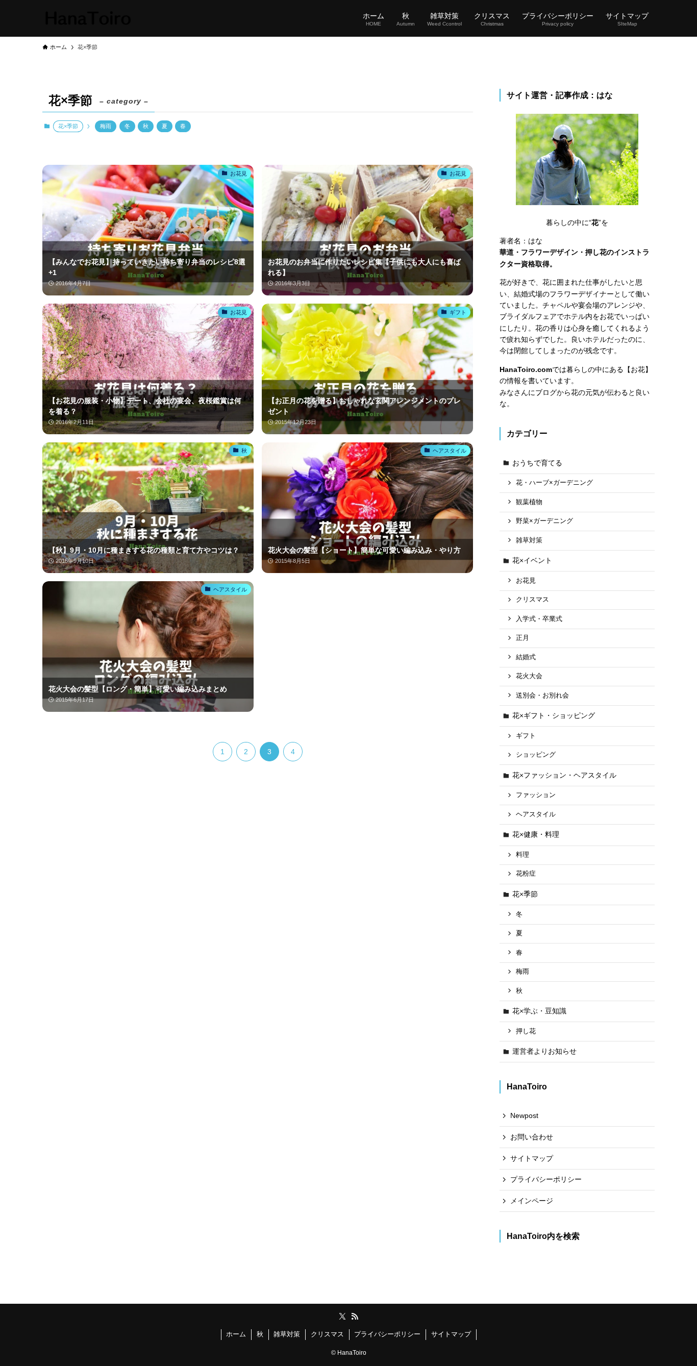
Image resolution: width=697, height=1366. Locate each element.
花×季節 (525, 894)
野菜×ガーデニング (544, 521)
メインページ (531, 1201)
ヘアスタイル (536, 814)
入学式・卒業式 (539, 619)
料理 (522, 854)
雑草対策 (529, 540)
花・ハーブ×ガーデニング (554, 482)
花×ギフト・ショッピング (553, 715)
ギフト (526, 735)
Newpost (524, 1115)
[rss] (354, 1316)
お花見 (526, 580)
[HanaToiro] (87, 18)
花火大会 (529, 676)
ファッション (536, 795)
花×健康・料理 (535, 834)
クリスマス (532, 599)
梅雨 (105, 126)
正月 (522, 637)
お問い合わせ (531, 1137)
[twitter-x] (342, 1316)
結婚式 (526, 657)
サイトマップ (531, 1158)
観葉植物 (529, 502)
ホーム (236, 1334)
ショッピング (536, 754)
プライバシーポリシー (546, 1179)
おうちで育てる (537, 463)
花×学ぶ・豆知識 (539, 1011)
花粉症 (526, 873)
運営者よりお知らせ (544, 1051)
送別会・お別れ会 (542, 695)
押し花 (526, 1031)
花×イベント (532, 560)
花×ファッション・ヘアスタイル (564, 775)
